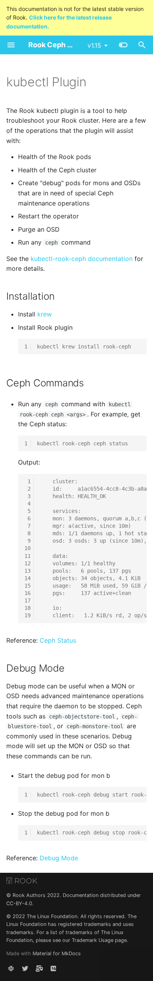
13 (27, 571)
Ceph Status (58, 640)
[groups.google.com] (39, 968)
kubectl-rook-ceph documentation (82, 259)
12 (27, 563)
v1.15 (94, 45)
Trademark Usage (92, 940)
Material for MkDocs (57, 953)
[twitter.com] (25, 968)
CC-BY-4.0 (19, 903)
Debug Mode (59, 858)
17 (27, 600)
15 (27, 586)
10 (27, 548)
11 (27, 556)
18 (27, 608)
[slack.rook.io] (11, 968)
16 (27, 593)
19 (27, 615)
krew (44, 314)
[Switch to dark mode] (123, 45)
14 (27, 578)
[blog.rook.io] (53, 968)
